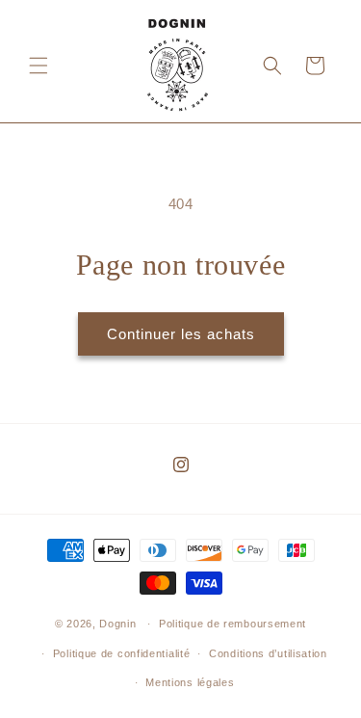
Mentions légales (189, 682)
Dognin (117, 623)
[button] (38, 65)
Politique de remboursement (232, 623)
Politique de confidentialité (122, 653)
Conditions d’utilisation (268, 653)
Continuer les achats (181, 334)
